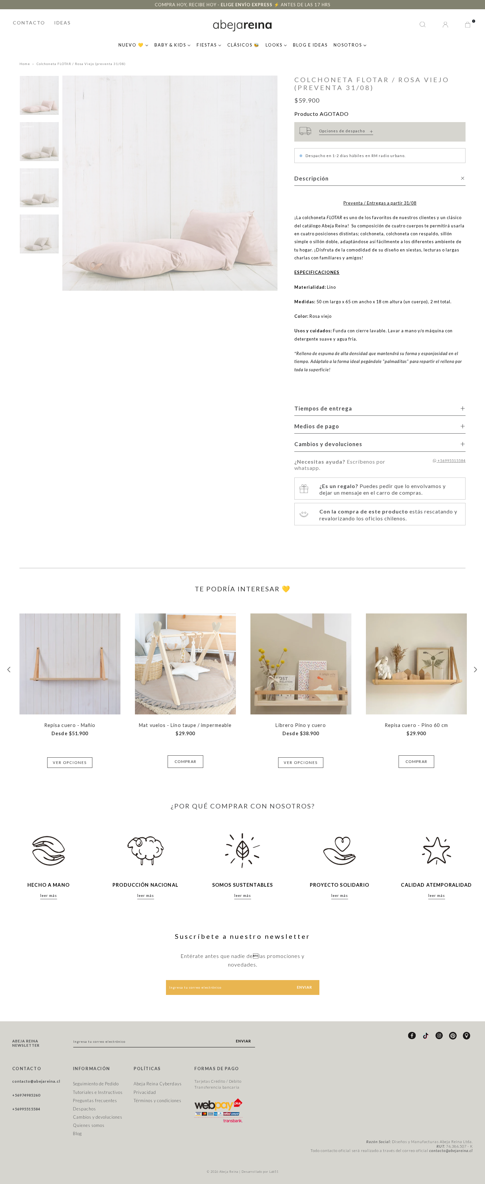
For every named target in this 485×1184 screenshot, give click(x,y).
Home (24, 64)
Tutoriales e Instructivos (98, 1092)
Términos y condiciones (157, 1100)
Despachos (84, 1108)
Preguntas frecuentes (95, 1100)
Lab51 (273, 1171)
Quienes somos (89, 1125)
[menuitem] (133, 44)
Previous (9, 669)
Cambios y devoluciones (97, 1117)
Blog (77, 1133)
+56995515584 (451, 460)
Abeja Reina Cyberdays (158, 1083)
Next (476, 669)
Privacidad (145, 1092)
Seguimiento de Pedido (96, 1083)
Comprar (185, 761)
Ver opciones (70, 762)
